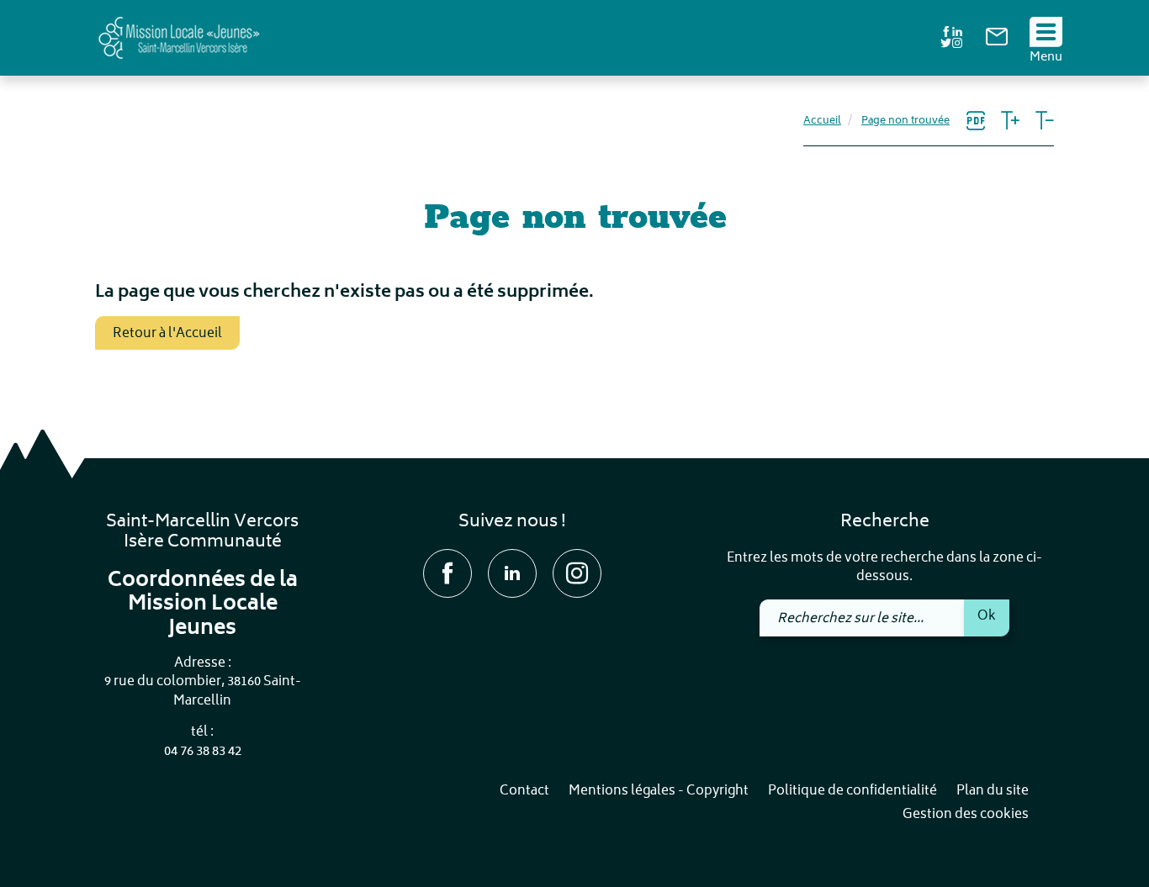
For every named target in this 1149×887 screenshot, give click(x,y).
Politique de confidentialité (852, 791)
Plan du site (992, 791)
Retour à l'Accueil (167, 334)
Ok (986, 616)
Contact (524, 791)
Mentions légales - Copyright (659, 791)
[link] (997, 42)
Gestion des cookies (966, 815)
